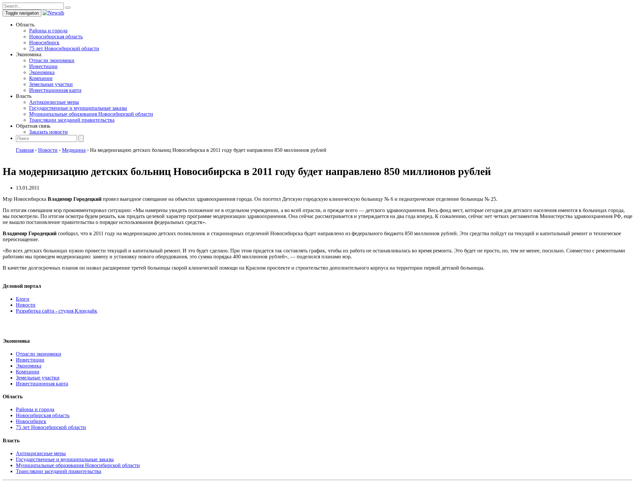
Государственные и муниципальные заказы (78, 108)
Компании (41, 78)
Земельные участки (51, 84)
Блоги (22, 299)
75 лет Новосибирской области (64, 48)
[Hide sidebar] (67, 8)
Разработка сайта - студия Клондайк (56, 311)
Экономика (42, 72)
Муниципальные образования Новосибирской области (91, 114)
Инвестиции (43, 66)
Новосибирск (44, 42)
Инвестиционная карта (55, 90)
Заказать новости (48, 132)
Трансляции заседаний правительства (71, 120)
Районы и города (48, 30)
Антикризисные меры (54, 102)
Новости (25, 305)
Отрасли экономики (51, 60)
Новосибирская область (56, 36)
